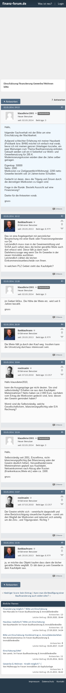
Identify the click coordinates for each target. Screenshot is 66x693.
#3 (62, 281)
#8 (62, 543)
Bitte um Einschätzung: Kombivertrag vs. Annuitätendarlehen (32, 635)
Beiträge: (40, 120)
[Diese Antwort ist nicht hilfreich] (62, 228)
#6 (62, 432)
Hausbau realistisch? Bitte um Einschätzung (24, 622)
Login (61, 3)
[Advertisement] (33, 44)
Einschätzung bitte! (12, 651)
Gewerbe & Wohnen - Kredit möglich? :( (22, 664)
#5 (62, 362)
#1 (62, 107)
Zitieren (59, 209)
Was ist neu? (45, 3)
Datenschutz (48, 681)
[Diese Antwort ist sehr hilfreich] (62, 220)
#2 (62, 216)
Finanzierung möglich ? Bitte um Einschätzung (25, 609)
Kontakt (60, 681)
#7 (62, 492)
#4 (62, 324)
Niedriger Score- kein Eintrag (18, 593)
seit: (20, 120)
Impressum (34, 681)
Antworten (11, 101)
